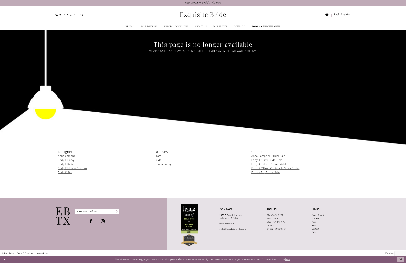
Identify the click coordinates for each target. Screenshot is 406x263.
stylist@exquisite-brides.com (232, 229)
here (287, 259)
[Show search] (82, 15)
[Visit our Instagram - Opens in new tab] (103, 221)
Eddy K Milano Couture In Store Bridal (275, 168)
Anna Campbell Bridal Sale (268, 156)
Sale (314, 225)
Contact (315, 228)
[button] (342, 15)
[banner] (203, 15)
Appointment (318, 214)
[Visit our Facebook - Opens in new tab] (91, 221)
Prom (158, 156)
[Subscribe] (116, 211)
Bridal (158, 160)
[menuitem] (65, 15)
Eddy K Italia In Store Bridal (268, 164)
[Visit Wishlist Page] (327, 15)
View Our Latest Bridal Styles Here (203, 3)
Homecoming (163, 164)
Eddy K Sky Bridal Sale (265, 172)
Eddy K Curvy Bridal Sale (266, 160)
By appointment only (276, 228)
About (314, 221)
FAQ (313, 232)
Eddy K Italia (66, 164)
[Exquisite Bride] (63, 216)
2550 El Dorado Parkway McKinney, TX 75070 (230, 216)
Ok (401, 259)
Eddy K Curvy (66, 160)
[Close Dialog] (5, 259)
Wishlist (315, 218)
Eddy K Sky (65, 172)
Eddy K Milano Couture (72, 168)
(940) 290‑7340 (226, 223)
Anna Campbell (67, 156)
